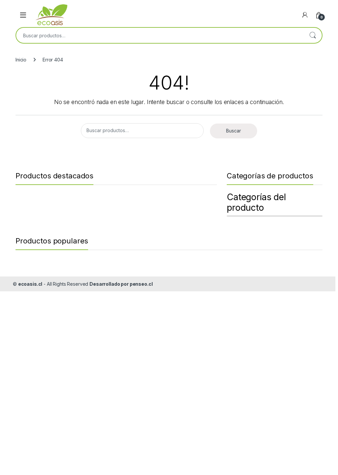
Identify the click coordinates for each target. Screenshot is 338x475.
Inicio (21, 59)
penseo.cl (141, 284)
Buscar (312, 35)
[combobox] (159, 35)
